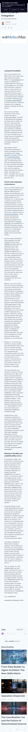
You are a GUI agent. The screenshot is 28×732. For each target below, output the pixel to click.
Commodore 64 (16, 80)
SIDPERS (6, 244)
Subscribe (11, 641)
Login (6, 641)
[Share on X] (5, 27)
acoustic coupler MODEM (13, 100)
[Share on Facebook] (2, 27)
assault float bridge (14, 157)
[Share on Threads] (8, 27)
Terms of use (20, 5)
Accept (5, 9)
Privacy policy (10, 5)
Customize (14, 9)
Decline (22, 9)
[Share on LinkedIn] (11, 27)
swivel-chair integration (11, 214)
